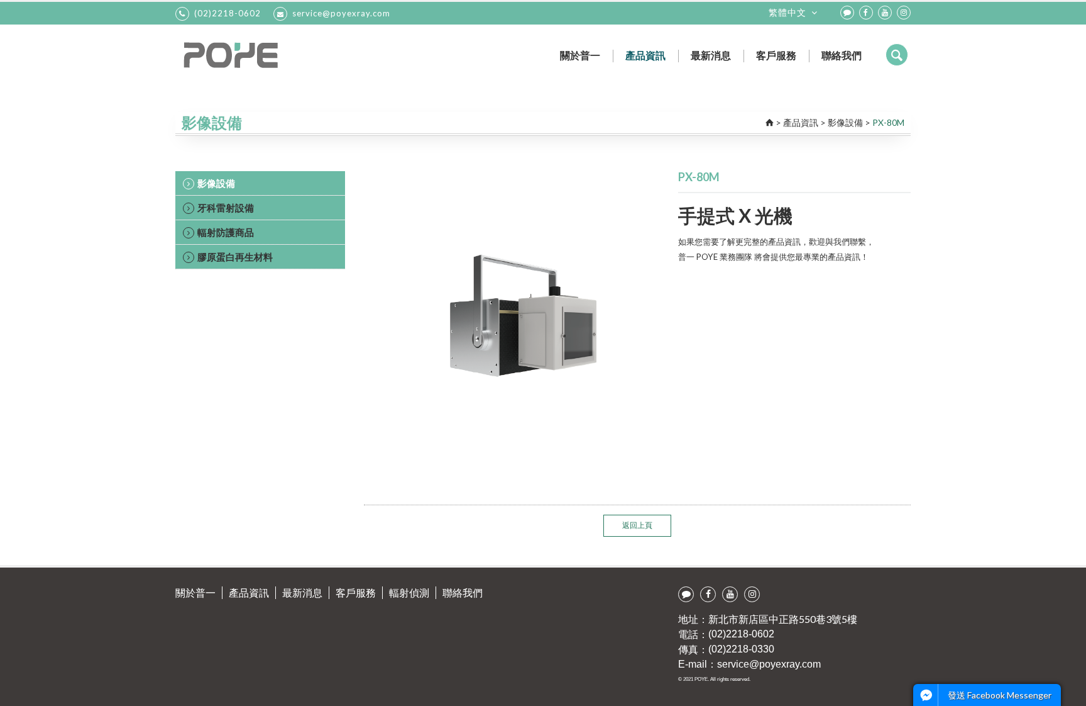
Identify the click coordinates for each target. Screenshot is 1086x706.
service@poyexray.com (341, 13)
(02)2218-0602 (227, 13)
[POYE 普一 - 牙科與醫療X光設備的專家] (274, 55)
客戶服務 (776, 55)
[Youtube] (885, 13)
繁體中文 (787, 12)
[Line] (847, 13)
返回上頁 (637, 525)
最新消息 (711, 55)
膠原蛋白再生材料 (235, 256)
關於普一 (580, 55)
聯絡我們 (841, 55)
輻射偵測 (409, 592)
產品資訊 (645, 55)
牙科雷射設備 (225, 207)
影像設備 (845, 122)
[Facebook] (866, 13)
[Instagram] (904, 13)
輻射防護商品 (225, 232)
